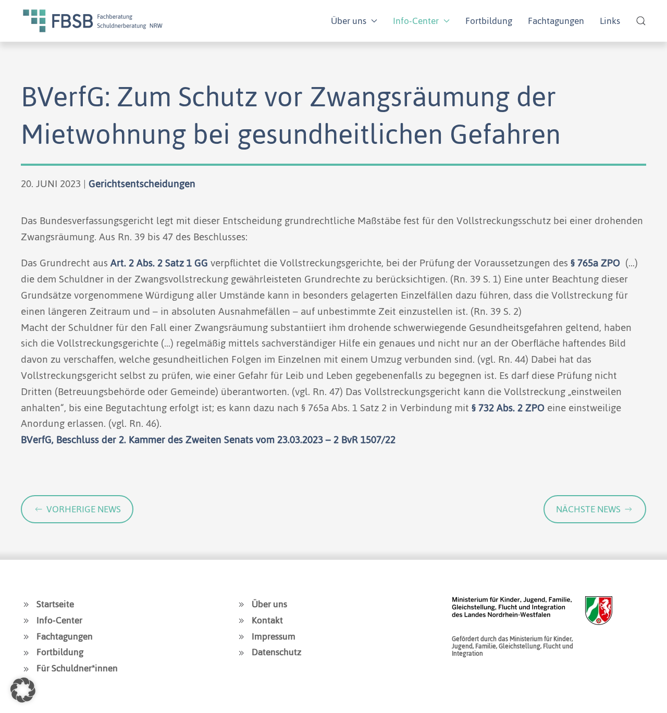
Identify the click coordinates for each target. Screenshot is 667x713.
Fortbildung (488, 21)
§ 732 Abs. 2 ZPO (508, 407)
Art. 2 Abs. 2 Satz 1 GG (159, 263)
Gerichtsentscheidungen (142, 183)
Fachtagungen (556, 21)
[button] (641, 21)
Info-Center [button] (416, 21)
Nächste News (588, 509)
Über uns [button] (348, 21)
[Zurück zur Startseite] (93, 21)
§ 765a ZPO (595, 263)
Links (610, 21)
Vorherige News (83, 509)
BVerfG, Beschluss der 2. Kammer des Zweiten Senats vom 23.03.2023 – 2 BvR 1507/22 (208, 439)
